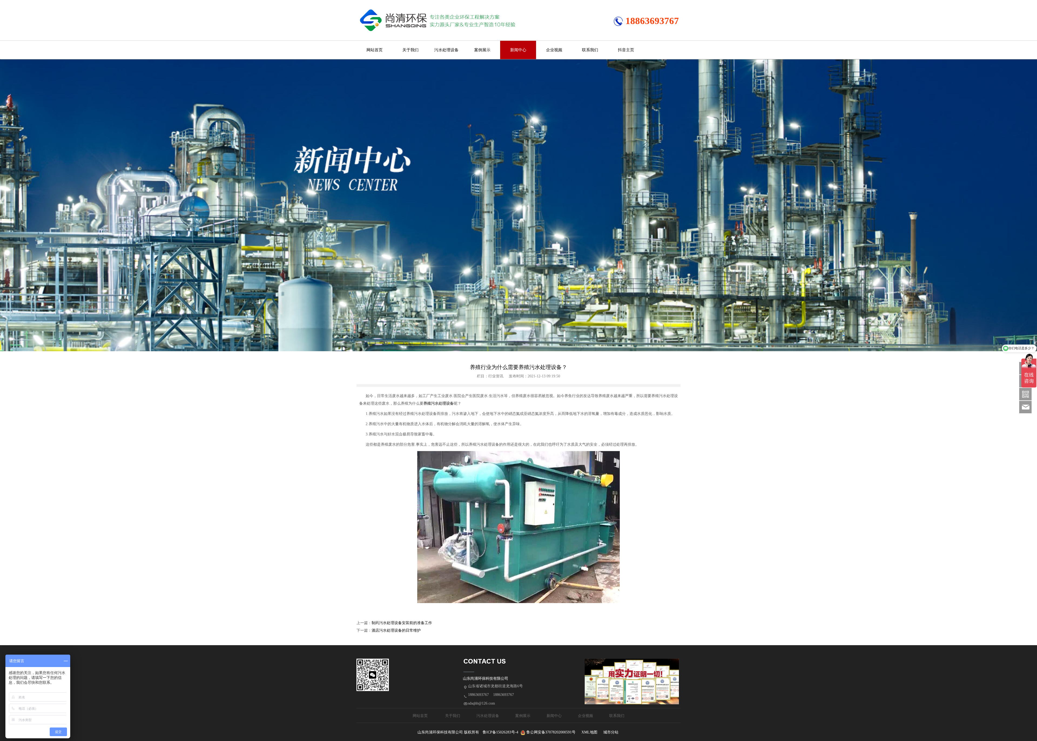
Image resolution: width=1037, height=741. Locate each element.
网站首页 (374, 50)
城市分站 (610, 732)
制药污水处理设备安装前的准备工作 (402, 623)
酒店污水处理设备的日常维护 (396, 630)
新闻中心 (518, 50)
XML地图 (589, 732)
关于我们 (410, 50)
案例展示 (482, 50)
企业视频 (554, 50)
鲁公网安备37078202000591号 (550, 732)
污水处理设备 (446, 50)
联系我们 (590, 50)
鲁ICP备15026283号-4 (500, 732)
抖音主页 (626, 50)
